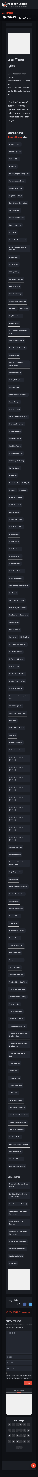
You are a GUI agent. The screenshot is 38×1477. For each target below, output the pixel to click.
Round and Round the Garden (18, 886)
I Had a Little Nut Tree (16, 424)
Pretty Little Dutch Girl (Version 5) (16, 798)
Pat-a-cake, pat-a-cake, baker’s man (18, 697)
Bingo (20, 196)
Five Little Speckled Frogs (17, 301)
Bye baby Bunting (14, 210)
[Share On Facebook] (25, 1304)
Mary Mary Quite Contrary (17, 608)
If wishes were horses (15, 453)
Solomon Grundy (14, 938)
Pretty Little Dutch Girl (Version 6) (16, 808)
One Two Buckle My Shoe (17, 674)
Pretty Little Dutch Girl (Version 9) (16, 838)
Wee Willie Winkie (14, 1137)
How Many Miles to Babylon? (18, 395)
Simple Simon (13, 923)
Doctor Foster (13, 264)
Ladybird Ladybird (15, 505)
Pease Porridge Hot (15, 706)
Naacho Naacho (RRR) (16, 1256)
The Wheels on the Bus (16, 1019)
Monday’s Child (14, 622)
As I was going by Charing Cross (18, 174)
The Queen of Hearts (15, 1011)
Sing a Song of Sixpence (16, 930)
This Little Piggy (14, 1063)
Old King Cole (24, 637)
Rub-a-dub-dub (13, 901)
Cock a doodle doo (15, 225)
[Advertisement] (19, 43)
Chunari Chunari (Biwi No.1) (17, 1241)
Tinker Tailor (13, 1093)
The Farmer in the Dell (16, 975)
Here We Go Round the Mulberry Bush (16, 364)
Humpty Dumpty (14, 402)
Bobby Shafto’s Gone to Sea (18, 203)
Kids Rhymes (7, 12)
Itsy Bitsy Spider (14, 468)
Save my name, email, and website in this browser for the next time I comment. (19, 1377)
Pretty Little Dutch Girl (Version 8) (16, 828)
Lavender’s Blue (14, 512)
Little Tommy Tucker (15, 578)
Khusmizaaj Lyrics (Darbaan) (18, 1204)
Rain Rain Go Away (15, 854)
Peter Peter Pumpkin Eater (17, 713)
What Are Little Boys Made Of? (19, 1144)
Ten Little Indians (14, 967)
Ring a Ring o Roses (15, 872)
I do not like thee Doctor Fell (18, 417)
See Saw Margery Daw (16, 908)
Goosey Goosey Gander (16, 340)
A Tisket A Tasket (14, 144)
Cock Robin (12, 232)
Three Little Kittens (15, 1085)
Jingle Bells (22, 490)
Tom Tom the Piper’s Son (17, 1107)
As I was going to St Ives (16, 181)
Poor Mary (12, 735)
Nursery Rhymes (25, 18)
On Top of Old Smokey (16, 659)
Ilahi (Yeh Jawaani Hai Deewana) (16, 1222)
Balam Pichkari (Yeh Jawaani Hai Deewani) (18, 1213)
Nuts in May (12, 637)
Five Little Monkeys (15, 294)
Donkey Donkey (14, 272)
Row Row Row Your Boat (16, 894)
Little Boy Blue (14, 541)
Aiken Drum (12, 166)
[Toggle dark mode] (33, 1465)
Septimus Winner (14, 916)
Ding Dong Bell (13, 257)
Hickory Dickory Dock (16, 380)
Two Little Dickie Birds (16, 1129)
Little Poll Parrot (14, 564)
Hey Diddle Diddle (15, 373)
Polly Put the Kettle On (16, 728)
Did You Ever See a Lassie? (17, 240)
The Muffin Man (14, 1004)
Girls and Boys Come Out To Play (18, 332)
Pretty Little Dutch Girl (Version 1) (16, 758)
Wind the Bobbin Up (15, 1151)
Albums (30, 1465)
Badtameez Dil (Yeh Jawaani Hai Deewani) (18, 1232)
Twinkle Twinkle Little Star (17, 1122)
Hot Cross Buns (14, 387)
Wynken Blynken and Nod (17, 1166)
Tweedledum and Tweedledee (18, 1115)
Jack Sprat (25, 483)
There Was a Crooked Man (17, 1026)
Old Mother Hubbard (15, 652)
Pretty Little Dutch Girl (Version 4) (16, 788)
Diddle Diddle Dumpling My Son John (17, 248)
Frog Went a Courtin (15, 316)
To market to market (15, 1100)
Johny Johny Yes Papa (15, 497)
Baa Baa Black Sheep (15, 188)
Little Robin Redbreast (16, 571)
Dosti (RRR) (13, 1263)
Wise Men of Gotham (15, 1159)
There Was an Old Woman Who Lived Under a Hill (18, 1045)
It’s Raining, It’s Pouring (16, 461)
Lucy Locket (13, 593)
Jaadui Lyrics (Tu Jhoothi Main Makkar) (18, 1185)
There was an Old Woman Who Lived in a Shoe (18, 1035)
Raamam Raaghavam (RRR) (17, 1249)
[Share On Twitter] (30, 1304)
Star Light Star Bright (16, 945)
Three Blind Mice (14, 1078)
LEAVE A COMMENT (27, 1312)
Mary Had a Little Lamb (16, 600)
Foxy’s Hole (12, 308)
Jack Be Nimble (13, 483)
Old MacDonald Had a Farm (17, 644)
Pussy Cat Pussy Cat (15, 847)
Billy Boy (12, 196)
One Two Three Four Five (17, 681)
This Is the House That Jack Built (17, 1055)
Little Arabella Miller (15, 519)
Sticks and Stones (15, 953)
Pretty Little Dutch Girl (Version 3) (16, 778)
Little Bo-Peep (13, 534)
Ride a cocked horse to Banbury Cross (16, 863)
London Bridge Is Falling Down (18, 586)
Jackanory (12, 490)
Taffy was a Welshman (16, 960)
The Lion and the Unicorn (17, 989)
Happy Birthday (14, 355)
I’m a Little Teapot (15, 439)
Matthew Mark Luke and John (18, 615)
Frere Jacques (24, 308)
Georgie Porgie (14, 323)
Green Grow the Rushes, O (17, 348)
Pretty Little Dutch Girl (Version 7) (16, 818)
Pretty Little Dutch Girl (16, 750)
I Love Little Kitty (15, 431)
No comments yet (14, 1312)
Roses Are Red (13, 879)
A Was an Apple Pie (15, 152)
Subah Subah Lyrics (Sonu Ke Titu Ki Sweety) (18, 1195)
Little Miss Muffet (15, 556)
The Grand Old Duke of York (18, 982)
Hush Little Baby (14, 409)
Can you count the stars (16, 218)
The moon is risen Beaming (17, 997)
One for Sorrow (14, 666)
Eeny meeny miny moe (16, 279)
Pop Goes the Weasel (15, 742)
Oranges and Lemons (15, 688)
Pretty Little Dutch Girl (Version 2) (16, 768)
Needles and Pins (14, 630)
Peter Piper (12, 720)
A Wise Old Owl (13, 159)
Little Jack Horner (15, 549)
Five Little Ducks (14, 286)
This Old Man (13, 1071)
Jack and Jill (13, 475)
